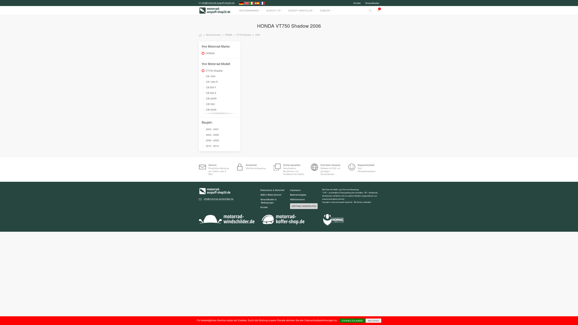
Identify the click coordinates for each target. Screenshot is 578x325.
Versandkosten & (268, 201)
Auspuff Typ (273, 10)
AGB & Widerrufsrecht (270, 194)
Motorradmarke (249, 10)
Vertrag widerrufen (303, 206)
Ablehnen (373, 320)
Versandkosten (372, 3)
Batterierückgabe (298, 194)
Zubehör (325, 10)
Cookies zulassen (352, 320)
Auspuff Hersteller (300, 10)
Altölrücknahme (297, 199)
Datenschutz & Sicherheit (272, 190)
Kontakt (357, 3)
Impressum (295, 190)
